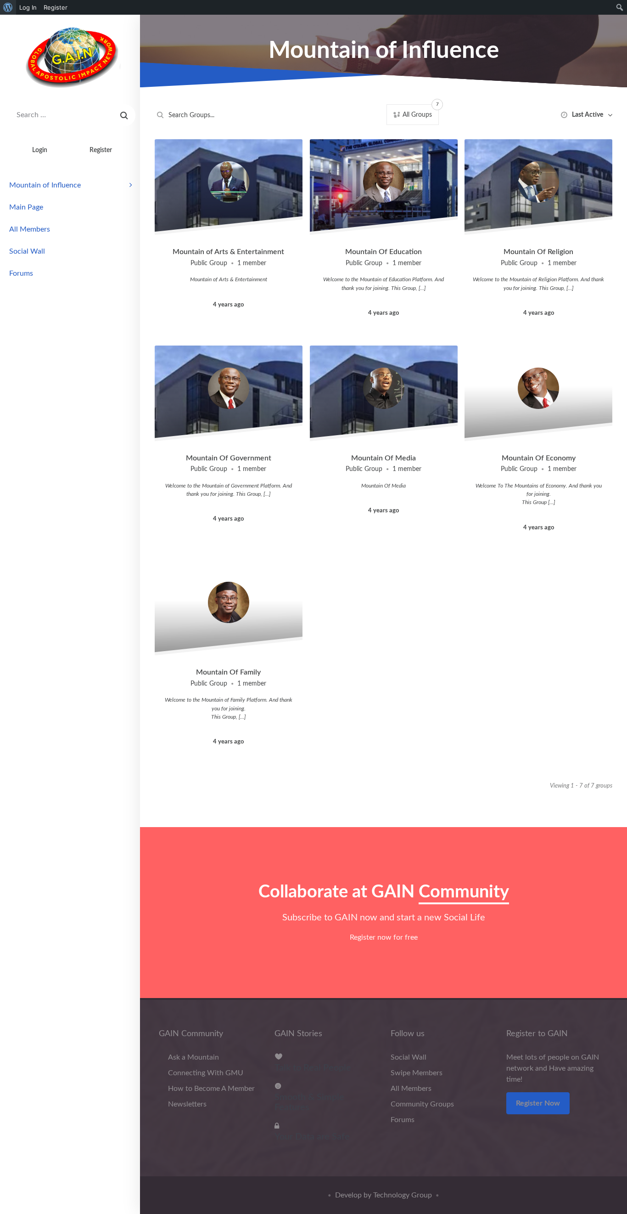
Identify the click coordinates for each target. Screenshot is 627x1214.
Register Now (538, 1103)
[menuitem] (8, 7)
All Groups (420, 112)
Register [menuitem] (55, 7)
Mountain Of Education (383, 251)
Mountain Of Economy (539, 458)
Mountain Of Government (228, 458)
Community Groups (422, 1104)
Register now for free (384, 937)
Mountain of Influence (45, 185)
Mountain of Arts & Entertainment (228, 251)
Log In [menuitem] (28, 7)
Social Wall (27, 251)
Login (39, 150)
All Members (29, 229)
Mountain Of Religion (538, 251)
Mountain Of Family (228, 672)
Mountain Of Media (383, 458)
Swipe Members (416, 1073)
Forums (21, 273)
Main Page (26, 207)
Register (101, 150)
